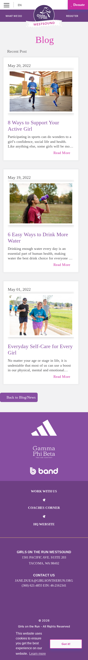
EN (20, 5)
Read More (61, 153)
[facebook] (49, 608)
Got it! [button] (66, 644)
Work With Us (44, 491)
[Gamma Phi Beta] (44, 452)
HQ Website (44, 524)
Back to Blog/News (21, 397)
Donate (78, 5)
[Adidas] (44, 427)
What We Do (14, 15)
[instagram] (40, 608)
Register (72, 15)
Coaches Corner (44, 507)
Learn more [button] (37, 653)
